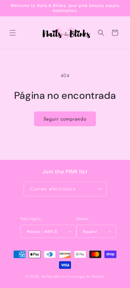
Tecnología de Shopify (85, 276)
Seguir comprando (65, 119)
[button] (13, 33)
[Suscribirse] (99, 189)
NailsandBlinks (53, 276)
